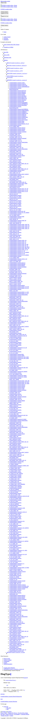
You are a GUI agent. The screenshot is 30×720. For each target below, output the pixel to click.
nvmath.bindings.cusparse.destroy (17, 285)
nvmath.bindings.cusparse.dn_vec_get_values (15, 349)
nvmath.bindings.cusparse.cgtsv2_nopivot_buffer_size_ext (16, 176)
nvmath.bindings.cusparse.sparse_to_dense (19, 567)
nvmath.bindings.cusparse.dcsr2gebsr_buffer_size (15, 269)
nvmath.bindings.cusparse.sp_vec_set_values (15, 561)
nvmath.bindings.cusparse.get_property (18, 371)
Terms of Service (9, 714)
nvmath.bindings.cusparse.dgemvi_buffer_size (15, 310)
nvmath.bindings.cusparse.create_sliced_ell (19, 248)
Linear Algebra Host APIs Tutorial (11, 44)
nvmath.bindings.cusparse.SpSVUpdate (18, 119)
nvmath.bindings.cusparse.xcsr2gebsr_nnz (19, 586)
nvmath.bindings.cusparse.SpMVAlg (17, 114)
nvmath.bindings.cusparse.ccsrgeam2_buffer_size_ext (15, 140)
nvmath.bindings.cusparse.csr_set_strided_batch (15, 257)
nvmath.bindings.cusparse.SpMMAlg (18, 111)
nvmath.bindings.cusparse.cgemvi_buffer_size (15, 157)
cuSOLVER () (16, 73)
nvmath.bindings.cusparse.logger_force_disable (15, 378)
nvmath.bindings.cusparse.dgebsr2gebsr (18, 301)
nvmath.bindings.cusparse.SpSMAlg (17, 115)
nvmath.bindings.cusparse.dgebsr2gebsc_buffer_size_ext (16, 299)
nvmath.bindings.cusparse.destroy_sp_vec (19, 293)
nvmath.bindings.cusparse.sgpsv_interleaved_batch (15, 438)
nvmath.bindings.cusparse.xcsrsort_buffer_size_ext (15, 590)
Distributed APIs (7, 57)
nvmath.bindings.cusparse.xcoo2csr (17, 571)
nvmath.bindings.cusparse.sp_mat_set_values (15, 506)
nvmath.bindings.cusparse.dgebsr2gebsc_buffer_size (15, 296)
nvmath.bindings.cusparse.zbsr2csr (17, 595)
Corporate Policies (25, 714)
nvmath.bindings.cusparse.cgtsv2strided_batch (15, 178)
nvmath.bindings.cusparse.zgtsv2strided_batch (15, 646)
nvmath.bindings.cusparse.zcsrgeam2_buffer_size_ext (15, 608)
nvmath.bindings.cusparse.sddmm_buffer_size (15, 402)
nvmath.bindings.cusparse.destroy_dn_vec (19, 288)
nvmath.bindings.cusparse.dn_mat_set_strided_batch (15, 343)
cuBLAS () (15, 62)
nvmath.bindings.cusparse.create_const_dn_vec (15, 233)
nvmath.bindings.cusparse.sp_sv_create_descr (15, 545)
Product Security (5, 715)
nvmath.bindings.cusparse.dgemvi (17, 308)
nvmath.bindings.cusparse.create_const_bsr (19, 224)
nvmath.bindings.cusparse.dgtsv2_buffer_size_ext (15, 324)
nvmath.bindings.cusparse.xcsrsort (17, 588)
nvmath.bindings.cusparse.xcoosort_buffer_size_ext (15, 573)
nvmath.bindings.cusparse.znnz (16, 651)
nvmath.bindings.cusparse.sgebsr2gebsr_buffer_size (15, 429)
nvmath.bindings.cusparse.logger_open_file (19, 380)
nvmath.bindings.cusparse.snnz (16, 461)
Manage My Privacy (12, 713)
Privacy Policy (4, 713)
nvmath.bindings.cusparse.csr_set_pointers (19, 255)
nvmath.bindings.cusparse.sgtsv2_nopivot (18, 452)
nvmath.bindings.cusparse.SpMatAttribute (19, 110)
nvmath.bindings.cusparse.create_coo (17, 240)
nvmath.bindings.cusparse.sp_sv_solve (18, 550)
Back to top (3, 2)
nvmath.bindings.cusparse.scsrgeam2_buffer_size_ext (15, 398)
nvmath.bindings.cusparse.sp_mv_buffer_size (15, 523)
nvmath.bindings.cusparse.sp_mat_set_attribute (15, 503)
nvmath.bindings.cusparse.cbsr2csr (17, 127)
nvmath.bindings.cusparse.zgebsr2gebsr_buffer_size (15, 618)
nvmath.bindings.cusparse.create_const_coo (19, 225)
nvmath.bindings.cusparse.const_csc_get (18, 190)
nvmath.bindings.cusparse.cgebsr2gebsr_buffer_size (15, 151)
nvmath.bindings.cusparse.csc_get (17, 251)
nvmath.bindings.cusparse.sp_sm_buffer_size (15, 530)
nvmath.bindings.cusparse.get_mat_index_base (15, 365)
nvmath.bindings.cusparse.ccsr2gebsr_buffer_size (15, 133)
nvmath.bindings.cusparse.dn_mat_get (18, 335)
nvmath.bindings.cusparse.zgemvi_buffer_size (15, 625)
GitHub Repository (7, 664)
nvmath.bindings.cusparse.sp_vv (16, 563)
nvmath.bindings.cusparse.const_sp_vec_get (15, 206)
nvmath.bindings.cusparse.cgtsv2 (16, 170)
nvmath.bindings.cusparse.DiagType (17, 90)
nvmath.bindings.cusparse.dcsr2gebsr (17, 266)
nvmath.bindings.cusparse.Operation (17, 100)
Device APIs (6, 54)
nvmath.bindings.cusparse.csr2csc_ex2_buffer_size (15, 261)
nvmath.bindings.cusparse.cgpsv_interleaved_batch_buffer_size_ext (18, 163)
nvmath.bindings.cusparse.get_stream (17, 375)
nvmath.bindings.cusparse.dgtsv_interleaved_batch (15, 318)
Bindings (5, 60)
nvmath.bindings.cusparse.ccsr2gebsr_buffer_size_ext (15, 136)
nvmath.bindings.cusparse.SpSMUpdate (18, 117)
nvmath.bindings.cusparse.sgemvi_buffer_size (15, 435)
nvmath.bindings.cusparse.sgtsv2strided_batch (15, 457)
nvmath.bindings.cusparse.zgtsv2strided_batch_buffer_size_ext (17, 649)
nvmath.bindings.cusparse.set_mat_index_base (15, 413)
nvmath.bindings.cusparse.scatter (16, 388)
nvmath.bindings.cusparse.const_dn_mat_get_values (15, 196)
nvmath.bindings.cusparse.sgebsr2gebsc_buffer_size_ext (16, 425)
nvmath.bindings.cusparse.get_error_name (19, 357)
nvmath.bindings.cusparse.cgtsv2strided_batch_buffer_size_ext (17, 181)
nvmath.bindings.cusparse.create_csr (17, 243)
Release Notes (6, 658)
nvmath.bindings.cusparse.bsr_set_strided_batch (15, 125)
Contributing (6, 661)
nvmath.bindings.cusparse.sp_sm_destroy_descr (15, 535)
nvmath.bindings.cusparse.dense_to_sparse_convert (15, 283)
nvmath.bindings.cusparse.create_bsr (17, 220)
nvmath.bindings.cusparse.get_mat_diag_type (15, 360)
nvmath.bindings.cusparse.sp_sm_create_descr (15, 532)
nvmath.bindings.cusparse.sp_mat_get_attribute (15, 488)
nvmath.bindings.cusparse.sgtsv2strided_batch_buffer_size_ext (17, 459)
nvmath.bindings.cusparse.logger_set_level (19, 382)
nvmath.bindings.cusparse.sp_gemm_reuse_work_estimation (17, 483)
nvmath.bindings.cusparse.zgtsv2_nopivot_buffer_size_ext (16, 643)
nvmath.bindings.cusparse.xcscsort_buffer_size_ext (15, 582)
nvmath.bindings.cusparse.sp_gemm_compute (15, 463)
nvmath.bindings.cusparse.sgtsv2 (16, 448)
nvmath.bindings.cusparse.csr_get (17, 253)
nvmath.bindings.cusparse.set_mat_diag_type (15, 408)
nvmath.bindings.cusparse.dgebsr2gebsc (18, 294)
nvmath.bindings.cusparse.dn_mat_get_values (15, 340)
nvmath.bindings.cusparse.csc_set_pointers (19, 252)
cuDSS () (14, 68)
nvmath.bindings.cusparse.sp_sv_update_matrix (15, 552)
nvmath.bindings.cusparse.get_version (18, 376)
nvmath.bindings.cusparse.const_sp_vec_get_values (15, 209)
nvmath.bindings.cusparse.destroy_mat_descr (15, 290)
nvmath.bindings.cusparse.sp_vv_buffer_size (15, 565)
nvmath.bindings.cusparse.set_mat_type (18, 415)
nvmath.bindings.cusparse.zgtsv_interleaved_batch (15, 633)
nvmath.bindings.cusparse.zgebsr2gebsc (18, 610)
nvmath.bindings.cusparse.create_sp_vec (18, 249)
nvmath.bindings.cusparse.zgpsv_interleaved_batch (15, 628)
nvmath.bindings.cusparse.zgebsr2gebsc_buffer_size (15, 612)
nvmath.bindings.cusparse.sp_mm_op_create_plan (15, 514)
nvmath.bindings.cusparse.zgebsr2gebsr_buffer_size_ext (16, 621)
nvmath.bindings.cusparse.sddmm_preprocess (15, 405)
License (5, 662)
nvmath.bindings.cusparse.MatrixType (18, 98)
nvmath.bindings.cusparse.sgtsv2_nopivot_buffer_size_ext (16, 454)
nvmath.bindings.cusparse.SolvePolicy (18, 105)
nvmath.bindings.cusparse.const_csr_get (18, 191)
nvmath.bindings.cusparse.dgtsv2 (17, 322)
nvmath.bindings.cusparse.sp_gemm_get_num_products (16, 473)
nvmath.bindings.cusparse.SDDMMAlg (18, 104)
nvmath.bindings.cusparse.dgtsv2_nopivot (19, 326)
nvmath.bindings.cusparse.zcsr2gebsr (17, 599)
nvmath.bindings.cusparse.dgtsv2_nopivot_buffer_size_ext (16, 328)
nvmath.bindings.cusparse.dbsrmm (17, 264)
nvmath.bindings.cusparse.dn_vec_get (18, 347)
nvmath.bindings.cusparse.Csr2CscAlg (18, 85)
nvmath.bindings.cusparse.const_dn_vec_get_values (15, 201)
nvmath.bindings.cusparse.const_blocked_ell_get (15, 186)
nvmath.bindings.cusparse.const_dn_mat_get (15, 193)
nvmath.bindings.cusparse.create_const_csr (19, 228)
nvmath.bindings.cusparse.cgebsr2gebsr (18, 149)
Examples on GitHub (8, 47)
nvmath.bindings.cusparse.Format (17, 94)
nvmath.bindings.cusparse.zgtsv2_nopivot (19, 641)
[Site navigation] (1, 4)
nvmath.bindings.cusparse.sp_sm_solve (18, 537)
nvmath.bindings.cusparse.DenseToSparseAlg (15, 88)
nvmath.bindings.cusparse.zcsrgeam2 (17, 606)
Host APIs (5, 52)
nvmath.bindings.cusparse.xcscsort (17, 580)
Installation (6, 39)
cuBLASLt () (16, 65)
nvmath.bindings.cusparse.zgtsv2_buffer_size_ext (15, 639)
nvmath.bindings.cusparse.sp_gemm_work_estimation (15, 486)
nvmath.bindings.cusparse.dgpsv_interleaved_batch (15, 312)
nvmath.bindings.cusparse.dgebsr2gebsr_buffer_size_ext (16, 306)
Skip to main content (5, 1)
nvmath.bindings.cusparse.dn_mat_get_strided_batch (15, 337)
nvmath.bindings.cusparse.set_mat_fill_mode (15, 410)
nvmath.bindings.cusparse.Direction (17, 92)
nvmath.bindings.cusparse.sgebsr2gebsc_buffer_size (15, 422)
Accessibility (17, 714)
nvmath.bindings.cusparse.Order (16, 101)
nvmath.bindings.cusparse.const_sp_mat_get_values (15, 204)
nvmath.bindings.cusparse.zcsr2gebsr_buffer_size (15, 601)
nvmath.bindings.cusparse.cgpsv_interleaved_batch (15, 160)
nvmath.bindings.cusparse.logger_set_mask (19, 383)
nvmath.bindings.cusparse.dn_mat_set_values (15, 345)
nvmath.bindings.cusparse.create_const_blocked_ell (15, 222)
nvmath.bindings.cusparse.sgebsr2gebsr (18, 427)
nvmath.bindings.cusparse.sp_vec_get (18, 554)
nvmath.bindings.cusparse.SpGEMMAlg (18, 109)
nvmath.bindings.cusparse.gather (16, 355)
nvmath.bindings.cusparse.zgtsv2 (16, 637)
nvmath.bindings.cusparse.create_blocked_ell (15, 218)
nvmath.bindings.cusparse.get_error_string (19, 358)
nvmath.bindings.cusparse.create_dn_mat (18, 244)
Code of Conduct (7, 660)
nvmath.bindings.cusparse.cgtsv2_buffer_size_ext (15, 172)
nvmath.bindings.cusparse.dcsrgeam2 (17, 273)
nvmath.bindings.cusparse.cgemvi (17, 155)
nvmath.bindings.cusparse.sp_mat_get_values (15, 500)
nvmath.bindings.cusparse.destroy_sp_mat (19, 292)
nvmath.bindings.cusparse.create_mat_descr (19, 247)
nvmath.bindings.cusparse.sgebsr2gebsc (18, 420)
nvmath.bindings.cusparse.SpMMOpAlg (18, 113)
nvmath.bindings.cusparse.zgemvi (17, 623)
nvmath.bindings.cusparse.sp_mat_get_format (15, 491)
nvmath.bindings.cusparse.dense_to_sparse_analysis (15, 278)
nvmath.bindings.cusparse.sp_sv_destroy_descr (15, 548)
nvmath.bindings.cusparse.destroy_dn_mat (19, 286)
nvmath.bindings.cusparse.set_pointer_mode (15, 417)
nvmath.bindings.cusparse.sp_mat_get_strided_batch (15, 498)
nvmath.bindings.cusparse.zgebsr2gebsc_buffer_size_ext (16, 614)
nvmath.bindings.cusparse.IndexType (17, 97)
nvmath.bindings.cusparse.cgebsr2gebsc (18, 142)
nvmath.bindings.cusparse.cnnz (16, 184)
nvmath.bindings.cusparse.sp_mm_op (18, 512)
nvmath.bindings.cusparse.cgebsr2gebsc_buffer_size (15, 144)
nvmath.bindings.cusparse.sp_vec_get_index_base (15, 556)
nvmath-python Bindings (9, 667)
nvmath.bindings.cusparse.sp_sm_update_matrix (15, 539)
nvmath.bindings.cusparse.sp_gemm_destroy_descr (15, 470)
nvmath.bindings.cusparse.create (16, 216)
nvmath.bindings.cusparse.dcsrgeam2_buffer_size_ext (15, 275)
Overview (5, 38)
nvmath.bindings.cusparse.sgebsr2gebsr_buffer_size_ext (16, 431)
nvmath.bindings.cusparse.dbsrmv (17, 265)
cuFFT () (14, 70)
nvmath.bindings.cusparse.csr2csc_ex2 (18, 259)
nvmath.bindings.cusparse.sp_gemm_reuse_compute (15, 475)
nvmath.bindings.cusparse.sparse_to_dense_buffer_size (15, 569)
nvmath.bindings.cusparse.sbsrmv (17, 387)
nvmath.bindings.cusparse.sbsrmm (17, 386)
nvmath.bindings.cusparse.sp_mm (17, 508)
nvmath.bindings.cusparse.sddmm (17, 400)
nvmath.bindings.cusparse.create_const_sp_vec (15, 238)
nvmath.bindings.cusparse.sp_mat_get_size (19, 496)
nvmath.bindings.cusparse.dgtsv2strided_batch (15, 331)
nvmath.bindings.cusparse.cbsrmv (17, 130)
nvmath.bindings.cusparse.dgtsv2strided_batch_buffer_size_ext (17, 333)
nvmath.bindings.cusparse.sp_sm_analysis (19, 527)
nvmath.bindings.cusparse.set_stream (17, 419)
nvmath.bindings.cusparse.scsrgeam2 (17, 396)
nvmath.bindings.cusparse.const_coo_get (18, 188)
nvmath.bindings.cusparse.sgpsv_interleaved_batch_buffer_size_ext (18, 441)
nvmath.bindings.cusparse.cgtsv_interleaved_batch (15, 165)
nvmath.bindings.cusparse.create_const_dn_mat (15, 230)
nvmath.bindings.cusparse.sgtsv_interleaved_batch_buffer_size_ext (18, 446)
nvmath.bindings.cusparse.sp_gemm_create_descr (15, 467)
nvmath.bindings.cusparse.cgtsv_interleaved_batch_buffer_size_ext (18, 168)
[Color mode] (1, 27)
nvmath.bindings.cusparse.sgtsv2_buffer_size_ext (15, 450)
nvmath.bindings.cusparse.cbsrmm (17, 129)
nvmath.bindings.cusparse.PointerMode (18, 102)
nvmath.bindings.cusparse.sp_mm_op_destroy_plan (15, 516)
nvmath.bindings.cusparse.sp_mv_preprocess (15, 526)
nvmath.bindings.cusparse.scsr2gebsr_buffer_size (15, 392)
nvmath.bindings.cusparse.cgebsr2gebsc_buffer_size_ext (16, 147)
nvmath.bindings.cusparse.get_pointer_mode (15, 369)
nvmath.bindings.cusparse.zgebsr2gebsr (18, 616)
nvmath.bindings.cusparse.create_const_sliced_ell (15, 235)
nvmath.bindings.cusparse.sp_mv (17, 521)
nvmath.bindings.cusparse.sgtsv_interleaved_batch (15, 443)
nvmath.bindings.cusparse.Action (17, 82)
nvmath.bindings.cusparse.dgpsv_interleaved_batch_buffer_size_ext (18, 315)
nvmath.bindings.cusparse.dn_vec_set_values (15, 352)
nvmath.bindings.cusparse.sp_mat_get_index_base (15, 494)
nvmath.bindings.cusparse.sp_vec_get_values (15, 559)
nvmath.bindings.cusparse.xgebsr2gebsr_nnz (15, 593)
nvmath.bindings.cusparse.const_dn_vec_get (15, 198)
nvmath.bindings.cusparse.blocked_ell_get (19, 123)
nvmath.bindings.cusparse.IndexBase (17, 96)
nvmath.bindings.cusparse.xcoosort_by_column (15, 576)
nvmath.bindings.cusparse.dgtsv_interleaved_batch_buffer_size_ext (18, 320)
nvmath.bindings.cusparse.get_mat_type (18, 367)
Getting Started (6, 37)
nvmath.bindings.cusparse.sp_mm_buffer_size (15, 510)
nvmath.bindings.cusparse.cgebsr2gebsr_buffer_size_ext (16, 153)
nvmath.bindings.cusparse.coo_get (17, 211)
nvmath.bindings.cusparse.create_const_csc (19, 227)
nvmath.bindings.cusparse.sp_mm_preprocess (15, 519)
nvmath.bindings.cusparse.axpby (16, 122)
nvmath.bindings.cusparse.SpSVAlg (17, 118)
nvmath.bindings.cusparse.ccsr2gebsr (17, 131)
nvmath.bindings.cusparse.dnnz (16, 354)
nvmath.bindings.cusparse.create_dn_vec (18, 245)
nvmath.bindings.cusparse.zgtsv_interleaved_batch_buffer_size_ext (18, 635)
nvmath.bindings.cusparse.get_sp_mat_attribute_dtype (15, 373)
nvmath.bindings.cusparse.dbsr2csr (17, 262)
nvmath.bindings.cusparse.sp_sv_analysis (18, 541)
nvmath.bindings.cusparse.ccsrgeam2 (17, 138)
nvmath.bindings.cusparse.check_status (18, 183)
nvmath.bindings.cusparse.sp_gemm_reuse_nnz (15, 480)
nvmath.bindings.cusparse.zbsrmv (17, 598)
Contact (11, 715)
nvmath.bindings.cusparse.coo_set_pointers (19, 212)
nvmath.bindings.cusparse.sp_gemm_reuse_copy (15, 478)
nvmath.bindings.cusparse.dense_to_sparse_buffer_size (15, 280)
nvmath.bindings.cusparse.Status (16, 121)
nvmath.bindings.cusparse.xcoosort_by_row (15, 579)
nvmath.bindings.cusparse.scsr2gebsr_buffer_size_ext (15, 394)
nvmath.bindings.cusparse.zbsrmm (17, 596)
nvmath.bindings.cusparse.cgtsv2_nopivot (19, 174)
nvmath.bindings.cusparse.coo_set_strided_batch (15, 214)
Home (4, 32)
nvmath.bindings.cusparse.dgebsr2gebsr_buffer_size (15, 303)
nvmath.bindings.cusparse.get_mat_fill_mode (15, 363)
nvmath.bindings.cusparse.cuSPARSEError (19, 86)
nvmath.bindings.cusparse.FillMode (17, 93)
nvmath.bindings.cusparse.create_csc (17, 241)
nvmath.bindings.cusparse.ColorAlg (17, 84)
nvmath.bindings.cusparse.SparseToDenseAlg (15, 107)
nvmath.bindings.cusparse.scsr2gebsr (17, 390)
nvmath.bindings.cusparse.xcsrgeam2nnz (18, 587)
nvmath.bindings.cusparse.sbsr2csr (17, 384)
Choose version (4, 11)
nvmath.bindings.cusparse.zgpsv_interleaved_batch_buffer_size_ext (18, 630)
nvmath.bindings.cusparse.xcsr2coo (17, 584)
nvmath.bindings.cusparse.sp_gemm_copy (19, 465)
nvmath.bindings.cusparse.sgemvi (17, 433)
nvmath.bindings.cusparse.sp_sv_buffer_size (15, 543)
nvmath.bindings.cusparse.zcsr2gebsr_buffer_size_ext (15, 604)
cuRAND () (15, 652)
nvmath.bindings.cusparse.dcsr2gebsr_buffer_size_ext (15, 271)
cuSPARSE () (16, 80)
